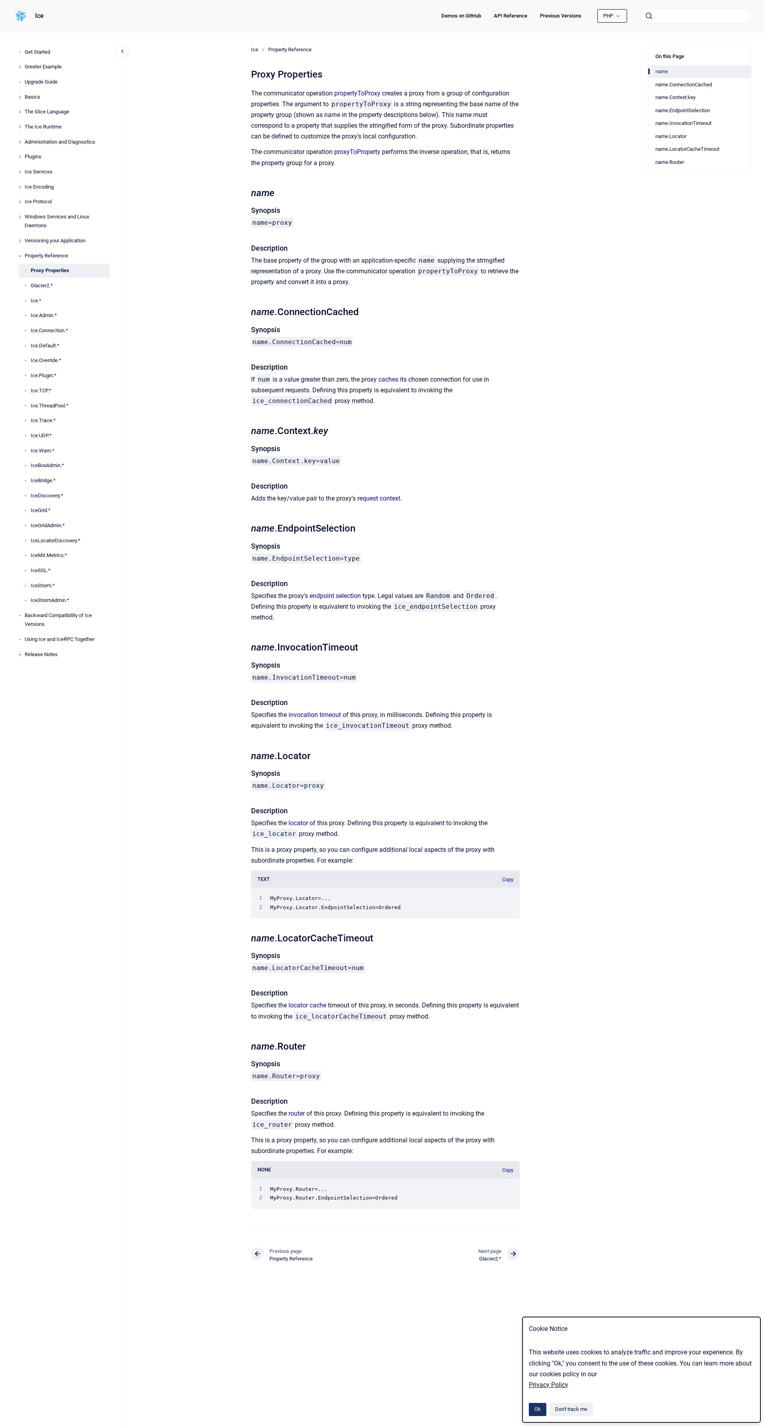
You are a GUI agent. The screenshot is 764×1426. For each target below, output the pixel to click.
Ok (537, 1409)
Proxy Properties (50, 271)
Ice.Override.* (46, 361)
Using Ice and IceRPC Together (59, 639)
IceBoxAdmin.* (47, 465)
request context (378, 498)
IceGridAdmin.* (48, 525)
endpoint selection (335, 596)
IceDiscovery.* (47, 496)
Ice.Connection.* (49, 330)
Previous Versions (560, 16)
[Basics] (20, 97)
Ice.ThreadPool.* (49, 406)
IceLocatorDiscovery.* (55, 541)
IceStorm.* (43, 585)
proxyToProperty (357, 152)
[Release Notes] (20, 654)
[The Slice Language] (20, 112)
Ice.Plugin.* (44, 375)
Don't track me (571, 1409)
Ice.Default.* (45, 346)
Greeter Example (43, 67)
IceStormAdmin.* (50, 601)
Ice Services (39, 172)
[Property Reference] (20, 256)
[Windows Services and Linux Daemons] (20, 217)
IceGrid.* (41, 511)
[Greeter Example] (20, 67)
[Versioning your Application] (20, 241)
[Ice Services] (20, 172)
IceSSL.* (41, 570)
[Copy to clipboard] (247, 192)
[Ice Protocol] (20, 202)
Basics (32, 97)
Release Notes (41, 654)
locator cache (307, 1005)
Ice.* (36, 301)
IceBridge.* (43, 480)
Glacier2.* (42, 285)
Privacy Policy (548, 1385)
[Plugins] (20, 157)
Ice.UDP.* (41, 435)
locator (298, 823)
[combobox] (695, 15)
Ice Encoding (39, 187)
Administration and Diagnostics (60, 142)
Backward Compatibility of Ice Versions (58, 619)
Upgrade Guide (41, 82)
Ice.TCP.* (41, 391)
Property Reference (46, 256)
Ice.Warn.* (43, 451)
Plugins (33, 157)
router (296, 1113)
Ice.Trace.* (43, 420)
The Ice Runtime (43, 127)
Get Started (37, 52)
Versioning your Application (55, 241)
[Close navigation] (122, 51)
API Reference (510, 16)
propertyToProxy (357, 93)
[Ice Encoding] (20, 187)
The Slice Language (47, 112)
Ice (39, 15)
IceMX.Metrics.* (49, 556)
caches (388, 379)
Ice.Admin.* (44, 316)
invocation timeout (314, 715)
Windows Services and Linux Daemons (57, 221)
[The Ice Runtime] (20, 127)
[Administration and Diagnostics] (20, 142)
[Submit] (649, 16)
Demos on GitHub (461, 16)
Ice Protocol (38, 202)
